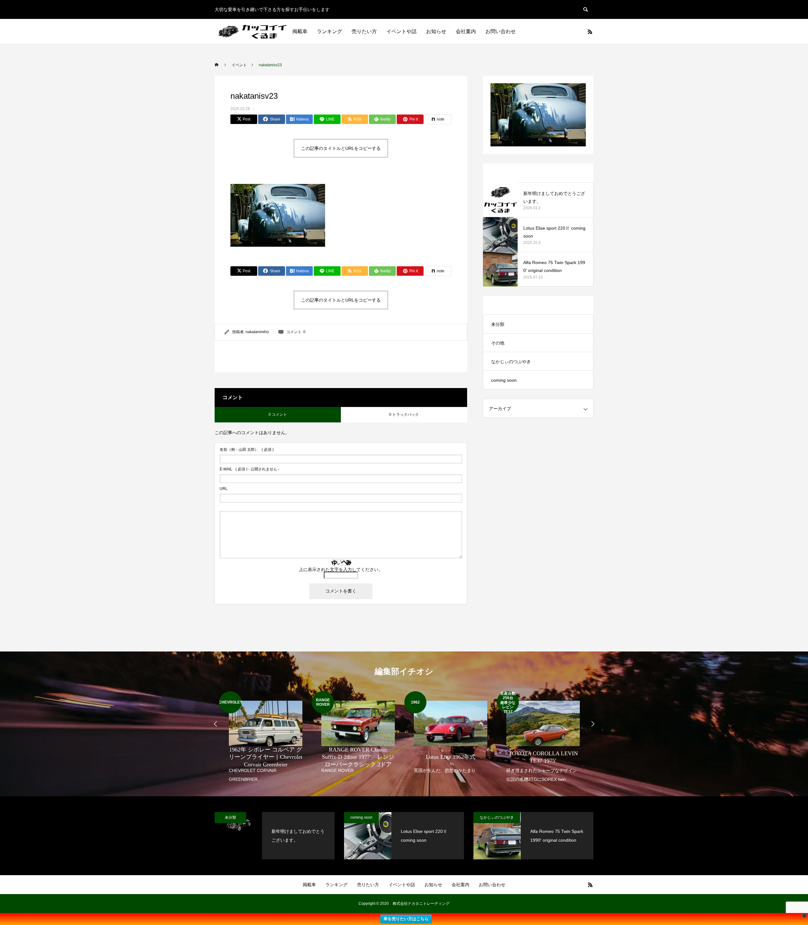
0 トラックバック (404, 414)
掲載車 (299, 31)
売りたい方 (364, 31)
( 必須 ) (247, 449)
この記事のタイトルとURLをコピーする (341, 148)
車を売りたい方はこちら (406, 918)
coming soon (504, 380)
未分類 (497, 324)
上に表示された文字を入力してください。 (341, 569)
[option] (265, 737)
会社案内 (466, 31)
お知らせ (436, 31)
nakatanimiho (257, 332)
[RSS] (590, 31)
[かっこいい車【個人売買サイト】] (253, 31)
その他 (497, 342)
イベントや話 (401, 31)
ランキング (329, 31)
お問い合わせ (500, 31)
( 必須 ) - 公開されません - (249, 469)
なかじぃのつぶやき (511, 361)
